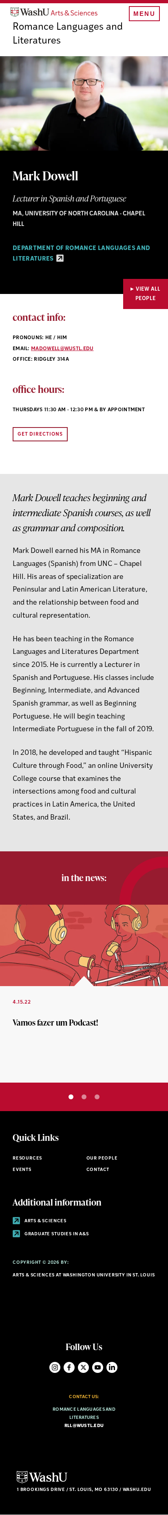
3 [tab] (97, 1097)
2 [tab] (84, 1097)
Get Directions (40, 434)
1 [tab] (71, 1097)
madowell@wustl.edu (62, 348)
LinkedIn (111, 1367)
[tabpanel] (84, 994)
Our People (102, 1158)
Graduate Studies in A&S (56, 1234)
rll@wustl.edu (84, 1426)
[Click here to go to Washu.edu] (42, 1482)
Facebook (69, 1367)
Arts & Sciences (44, 1221)
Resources (27, 1158)
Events (22, 1170)
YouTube (97, 1367)
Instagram (54, 1367)
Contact (98, 1170)
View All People (148, 294)
